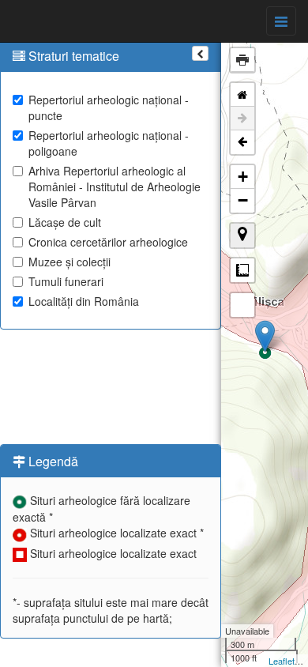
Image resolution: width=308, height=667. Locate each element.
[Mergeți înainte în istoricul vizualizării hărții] (242, 118)
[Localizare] (242, 235)
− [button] (243, 200)
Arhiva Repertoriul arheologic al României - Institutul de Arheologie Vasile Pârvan (114, 186)
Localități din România (83, 301)
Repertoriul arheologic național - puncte (108, 107)
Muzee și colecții (69, 261)
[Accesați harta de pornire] (242, 95)
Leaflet (282, 660)
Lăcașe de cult (64, 222)
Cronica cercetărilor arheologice (108, 242)
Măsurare (242, 270)
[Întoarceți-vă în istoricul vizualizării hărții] (242, 142)
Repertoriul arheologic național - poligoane (108, 143)
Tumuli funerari (65, 281)
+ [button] (243, 177)
